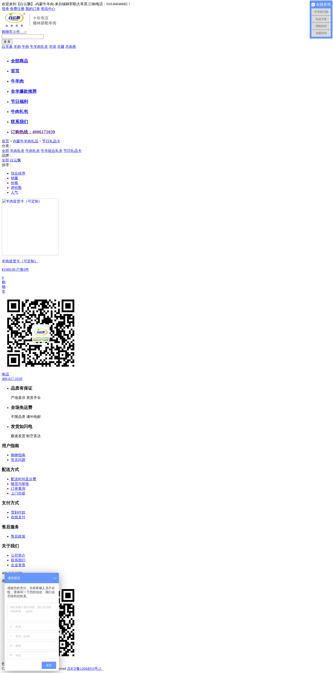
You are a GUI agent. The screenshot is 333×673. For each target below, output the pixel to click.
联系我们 (19, 121)
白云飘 (15, 160)
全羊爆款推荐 (24, 91)
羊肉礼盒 (17, 151)
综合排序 (18, 173)
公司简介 (18, 555)
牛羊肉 (17, 81)
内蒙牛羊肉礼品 (25, 141)
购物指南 (18, 455)
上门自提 (18, 493)
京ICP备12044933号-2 (84, 669)
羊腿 (60, 47)
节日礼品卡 (51, 141)
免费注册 (17, 9)
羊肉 (17, 47)
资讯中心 (48, 9)
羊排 (52, 47)
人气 (14, 192)
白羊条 (7, 47)
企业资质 (18, 565)
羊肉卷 (70, 47)
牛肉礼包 (19, 111)
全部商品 (19, 61)
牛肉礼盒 (32, 151)
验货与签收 (20, 484)
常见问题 (18, 460)
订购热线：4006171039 (33, 131)
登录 (5, 9)
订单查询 (18, 488)
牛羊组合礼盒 (52, 151)
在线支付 (18, 517)
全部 (5, 151)
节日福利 (19, 101)
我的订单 (32, 9)
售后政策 (18, 536)
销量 (14, 178)
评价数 (16, 188)
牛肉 (25, 47)
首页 (15, 70)
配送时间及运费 (23, 479)
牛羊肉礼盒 (39, 47)
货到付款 (18, 512)
